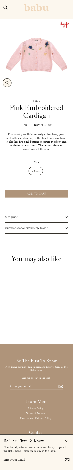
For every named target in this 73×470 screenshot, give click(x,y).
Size (36, 162)
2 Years (36, 170)
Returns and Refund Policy (35, 418)
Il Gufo (36, 101)
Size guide (11, 217)
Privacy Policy (35, 408)
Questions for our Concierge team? (26, 228)
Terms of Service (35, 413)
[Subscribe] (60, 386)
